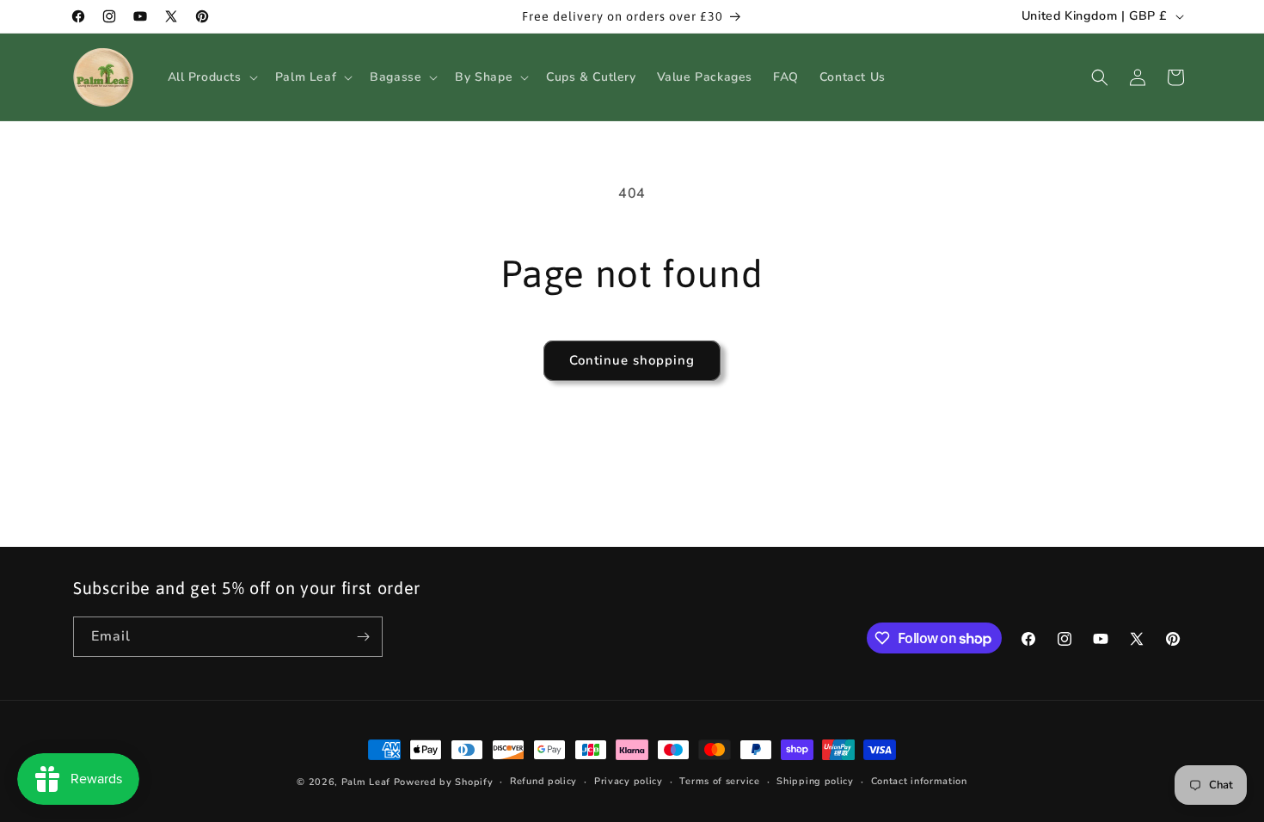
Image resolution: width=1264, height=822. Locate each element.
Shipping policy (815, 781)
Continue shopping (632, 360)
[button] (211, 77)
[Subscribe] (363, 636)
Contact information (919, 781)
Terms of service (719, 781)
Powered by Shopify (444, 782)
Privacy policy (628, 781)
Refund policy (543, 781)
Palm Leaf (365, 782)
